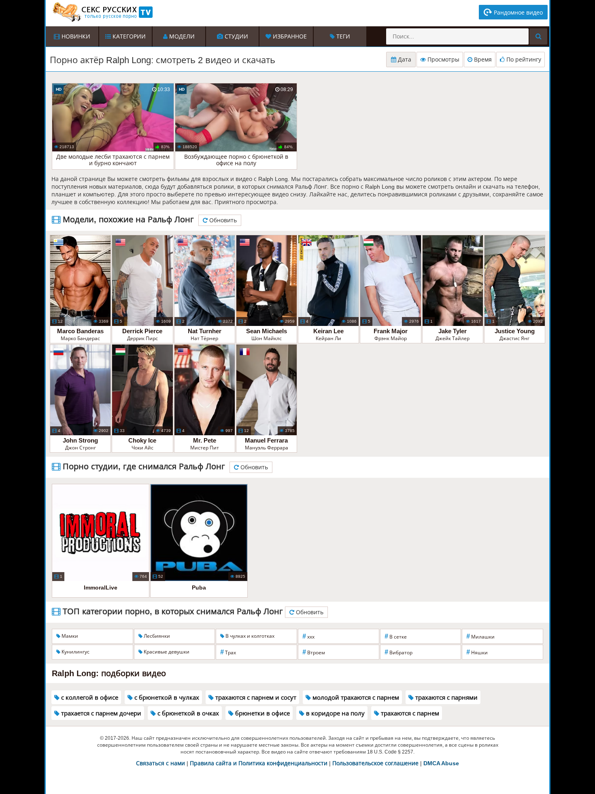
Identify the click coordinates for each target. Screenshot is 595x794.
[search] (538, 36)
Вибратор (398, 652)
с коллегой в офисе (89, 697)
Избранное (289, 36)
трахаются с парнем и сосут (255, 697)
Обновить (222, 220)
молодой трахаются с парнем (355, 697)
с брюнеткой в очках (187, 713)
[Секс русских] (102, 12)
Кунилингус (74, 652)
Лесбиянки (156, 636)
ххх (308, 636)
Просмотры (442, 59)
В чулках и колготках (249, 636)
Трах (228, 652)
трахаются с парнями (446, 697)
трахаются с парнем (409, 713)
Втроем (313, 652)
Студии (235, 36)
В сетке (396, 636)
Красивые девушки (165, 652)
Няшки (477, 652)
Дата (403, 59)
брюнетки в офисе (262, 713)
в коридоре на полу (334, 713)
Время (482, 59)
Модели (181, 36)
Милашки (480, 636)
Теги (342, 36)
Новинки (75, 36)
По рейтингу (523, 59)
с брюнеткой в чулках (166, 697)
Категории (128, 36)
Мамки (69, 636)
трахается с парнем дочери (100, 713)
